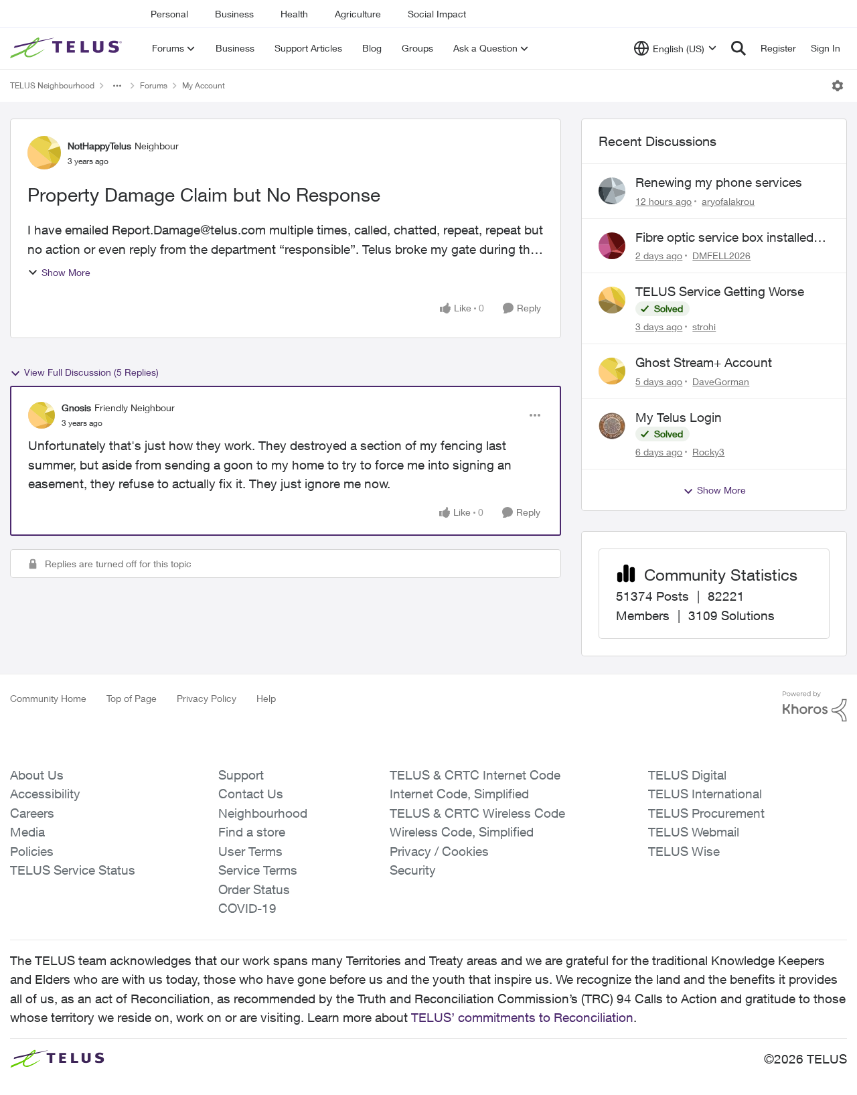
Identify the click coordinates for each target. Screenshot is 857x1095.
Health (294, 13)
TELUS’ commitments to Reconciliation (522, 1017)
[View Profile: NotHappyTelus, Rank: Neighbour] (44, 152)
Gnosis (76, 407)
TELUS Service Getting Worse (719, 291)
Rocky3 (708, 451)
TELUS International (705, 793)
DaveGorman (720, 381)
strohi (704, 326)
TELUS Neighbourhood (52, 85)
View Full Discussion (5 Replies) (91, 372)
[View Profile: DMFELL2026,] (612, 245)
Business (234, 13)
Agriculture (358, 13)
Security (413, 870)
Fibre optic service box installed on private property (724, 238)
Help (266, 698)
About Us (37, 775)
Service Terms (257, 870)
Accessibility (45, 793)
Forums (153, 85)
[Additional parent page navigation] (117, 85)
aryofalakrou (728, 201)
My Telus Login (678, 417)
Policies (32, 851)
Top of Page (131, 698)
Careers (32, 813)
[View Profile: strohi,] (612, 300)
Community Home (48, 698)
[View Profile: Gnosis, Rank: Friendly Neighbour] (41, 415)
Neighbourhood (262, 813)
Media (27, 831)
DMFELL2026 (721, 255)
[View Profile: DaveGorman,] (612, 371)
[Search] (738, 48)
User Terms (250, 851)
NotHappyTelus (99, 145)
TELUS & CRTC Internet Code (475, 775)
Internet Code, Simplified (459, 793)
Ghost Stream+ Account (703, 362)
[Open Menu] (837, 85)
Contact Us (250, 793)
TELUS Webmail (693, 831)
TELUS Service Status (72, 870)
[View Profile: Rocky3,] (612, 426)
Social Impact (437, 13)
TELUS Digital (687, 775)
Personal (169, 13)
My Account (203, 85)
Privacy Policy (206, 698)
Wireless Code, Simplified (462, 831)
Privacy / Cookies (439, 851)
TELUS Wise (684, 851)
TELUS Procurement (706, 813)
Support (241, 775)
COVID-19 (247, 908)
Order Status (254, 889)
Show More (66, 272)
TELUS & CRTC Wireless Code (477, 813)
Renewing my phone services (718, 182)
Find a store (251, 831)
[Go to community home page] (67, 48)
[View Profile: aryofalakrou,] (612, 190)
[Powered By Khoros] (815, 706)
